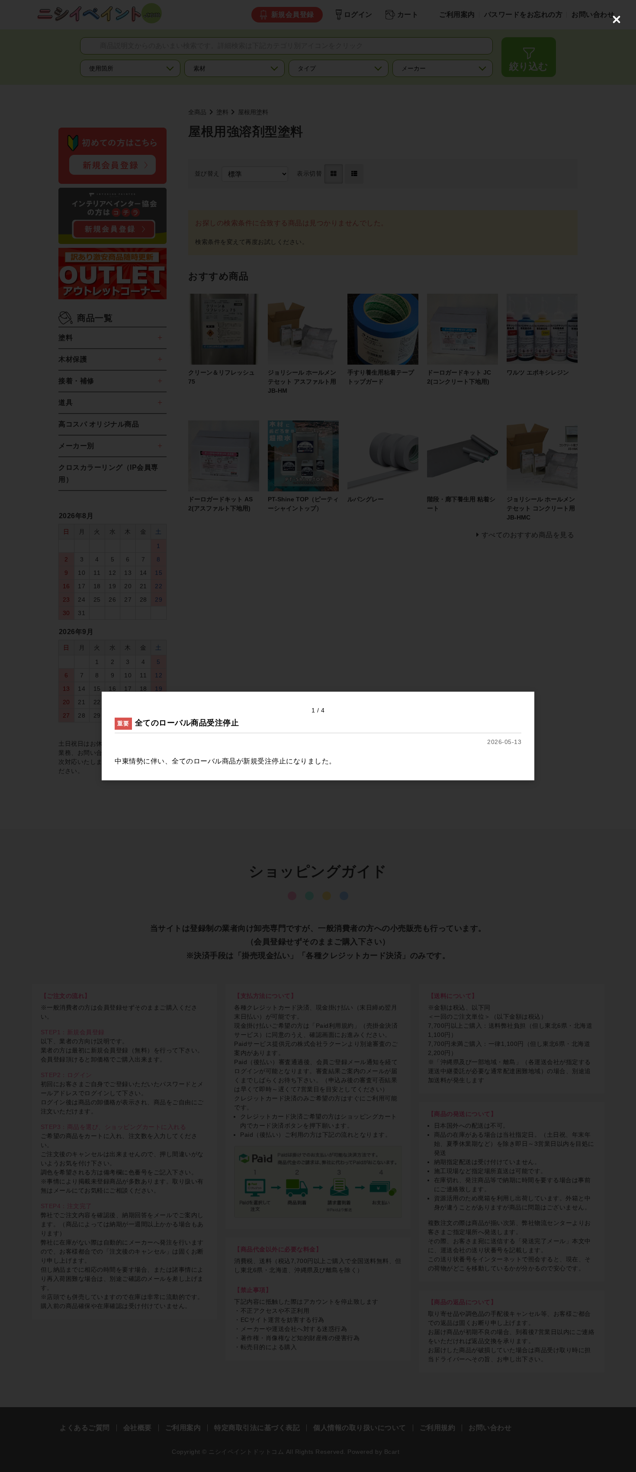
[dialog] (318, 736)
